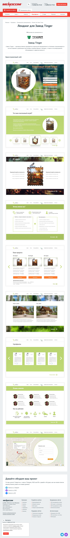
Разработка (11, 10)
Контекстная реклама (55, 507)
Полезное (53, 14)
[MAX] (66, 534)
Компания (7, 14)
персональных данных (8, 530)
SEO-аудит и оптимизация (56, 504)
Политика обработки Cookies (9, 514)
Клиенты (26, 14)
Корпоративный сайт (36, 502)
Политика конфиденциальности (9, 513)
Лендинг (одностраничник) (37, 507)
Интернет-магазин (36, 504)
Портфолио (35, 14)
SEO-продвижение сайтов (56, 502)
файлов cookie (16, 526)
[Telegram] (62, 534)
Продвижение (25, 10)
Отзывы (44, 14)
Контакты (62, 14)
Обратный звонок (61, 4)
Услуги (16, 14)
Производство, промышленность (35, 32)
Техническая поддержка (37, 513)
